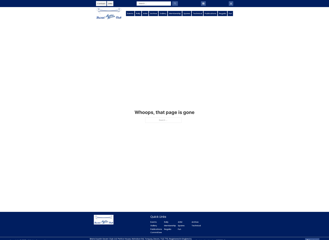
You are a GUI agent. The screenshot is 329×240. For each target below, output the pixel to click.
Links (110, 3)
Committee (156, 232)
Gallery (163, 13)
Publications (210, 13)
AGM (145, 13)
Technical (197, 13)
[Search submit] (175, 3)
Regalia (222, 13)
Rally (138, 13)
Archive (153, 13)
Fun (230, 13)
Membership (175, 13)
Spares (187, 13)
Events (130, 13)
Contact (101, 3)
